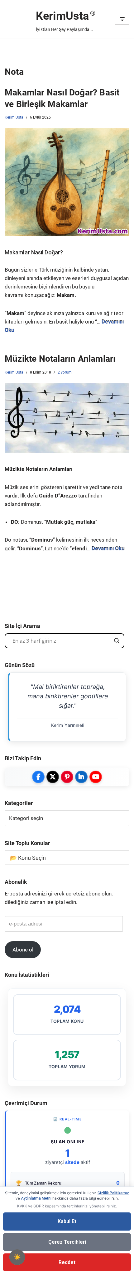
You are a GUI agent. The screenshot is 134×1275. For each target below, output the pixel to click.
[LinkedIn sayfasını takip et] (81, 777)
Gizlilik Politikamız (113, 1193)
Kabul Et (67, 1221)
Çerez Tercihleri (67, 1242)
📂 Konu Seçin (28, 857)
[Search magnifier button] (116, 640)
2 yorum (65, 372)
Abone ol (22, 949)
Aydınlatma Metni (36, 1198)
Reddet (67, 1262)
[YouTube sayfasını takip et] (95, 777)
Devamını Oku (108, 548)
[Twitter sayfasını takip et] (52, 777)
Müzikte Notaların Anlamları (60, 359)
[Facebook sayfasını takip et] (38, 777)
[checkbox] (17, 1257)
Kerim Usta (14, 117)
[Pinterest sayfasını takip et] (67, 777)
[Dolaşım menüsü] (122, 19)
